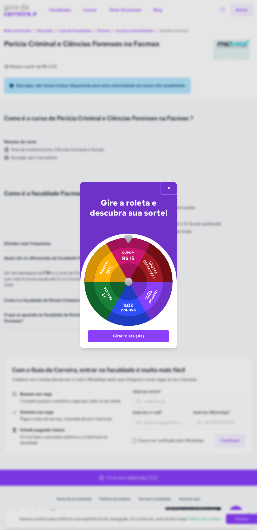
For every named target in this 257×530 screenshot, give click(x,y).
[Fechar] (169, 188)
